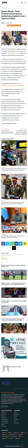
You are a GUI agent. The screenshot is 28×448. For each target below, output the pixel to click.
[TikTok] (18, 389)
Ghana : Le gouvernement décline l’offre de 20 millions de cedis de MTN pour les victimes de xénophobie (13, 169)
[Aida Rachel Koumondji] (6, 369)
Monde (6, 8)
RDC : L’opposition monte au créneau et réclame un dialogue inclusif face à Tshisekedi (12, 236)
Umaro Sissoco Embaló (13, 53)
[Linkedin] (16, 244)
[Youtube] (26, 389)
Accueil (2, 8)
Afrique (2, 263)
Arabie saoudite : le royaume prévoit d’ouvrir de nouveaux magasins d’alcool (7, 132)
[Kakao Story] (25, 244)
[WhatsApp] (12, 244)
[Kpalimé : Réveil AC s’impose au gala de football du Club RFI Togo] (14, 275)
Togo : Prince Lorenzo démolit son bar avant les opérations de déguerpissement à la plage (12, 319)
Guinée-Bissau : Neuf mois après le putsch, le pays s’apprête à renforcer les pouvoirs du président (12, 203)
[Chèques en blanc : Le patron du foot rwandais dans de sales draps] (14, 310)
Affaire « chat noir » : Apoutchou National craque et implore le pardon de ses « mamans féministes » (13, 283)
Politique (17, 25)
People (2, 281)
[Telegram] (20, 244)
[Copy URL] (14, 248)
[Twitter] (8, 244)
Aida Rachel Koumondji (15, 366)
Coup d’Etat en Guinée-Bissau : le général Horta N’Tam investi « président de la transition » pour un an (21, 132)
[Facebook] (3, 244)
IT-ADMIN (21, 446)
